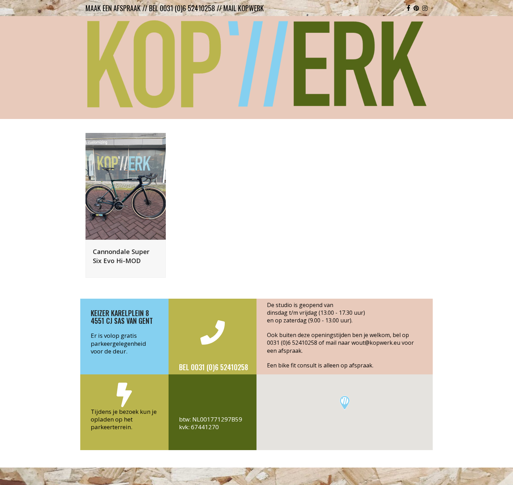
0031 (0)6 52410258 (292, 342)
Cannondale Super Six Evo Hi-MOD (121, 256)
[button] (345, 403)
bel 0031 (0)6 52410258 (182, 8)
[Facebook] (408, 8)
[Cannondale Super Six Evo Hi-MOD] (126, 186)
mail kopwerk (243, 8)
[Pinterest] (416, 8)
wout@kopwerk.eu (375, 342)
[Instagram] (425, 8)
